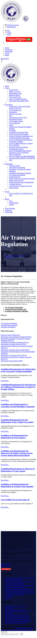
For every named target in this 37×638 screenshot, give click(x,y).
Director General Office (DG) (10, 335)
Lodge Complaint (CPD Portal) (15, 606)
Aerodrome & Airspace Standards (20, 173)
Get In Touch (5, 567)
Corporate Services (15, 184)
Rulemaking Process (15, 119)
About (7, 48)
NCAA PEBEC (14, 145)
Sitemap (7, 598)
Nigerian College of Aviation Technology (18, 621)
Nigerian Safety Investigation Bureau (17, 619)
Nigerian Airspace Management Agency (18, 617)
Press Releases (13, 203)
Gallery (11, 205)
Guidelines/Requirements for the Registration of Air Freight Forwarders (17, 421)
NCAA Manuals (14, 123)
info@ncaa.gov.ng (13, 25)
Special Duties (13, 188)
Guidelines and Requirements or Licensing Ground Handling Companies (18, 405)
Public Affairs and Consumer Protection (22, 178)
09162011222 (11, 27)
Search (9, 33)
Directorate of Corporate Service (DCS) (14, 355)
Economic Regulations (8, 327)
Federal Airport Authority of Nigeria (16, 615)
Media (7, 55)
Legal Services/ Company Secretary (20, 186)
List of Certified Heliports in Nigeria (21, 143)
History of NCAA (15, 92)
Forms (11, 125)
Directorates (9, 51)
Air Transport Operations (9, 323)
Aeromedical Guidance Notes (18, 132)
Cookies (30, 628)
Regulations (13, 112)
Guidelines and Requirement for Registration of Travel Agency (14, 436)
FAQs (9, 34)
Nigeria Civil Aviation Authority (15, 256)
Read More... (5, 381)
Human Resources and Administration (21, 182)
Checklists (12, 130)
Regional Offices (14, 95)
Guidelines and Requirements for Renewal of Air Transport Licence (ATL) (19, 582)
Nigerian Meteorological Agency (15, 623)
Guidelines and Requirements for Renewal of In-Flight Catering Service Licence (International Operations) (17, 453)
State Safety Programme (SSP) (19, 101)
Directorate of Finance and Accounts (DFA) (15, 350)
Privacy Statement (21, 628)
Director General (14, 166)
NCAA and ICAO (15, 97)
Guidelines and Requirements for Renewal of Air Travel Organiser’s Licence (19, 593)
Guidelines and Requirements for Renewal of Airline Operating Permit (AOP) (19, 586)
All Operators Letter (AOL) (18, 117)
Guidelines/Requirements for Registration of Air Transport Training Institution (18, 370)
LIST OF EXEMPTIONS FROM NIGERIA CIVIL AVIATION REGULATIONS (20, 152)
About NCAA (13, 90)
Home (7, 86)
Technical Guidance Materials (18, 134)
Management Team (15, 93)
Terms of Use (5, 630)
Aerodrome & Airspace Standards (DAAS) (15, 342)
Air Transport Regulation (17, 175)
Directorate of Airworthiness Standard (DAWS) (16, 337)
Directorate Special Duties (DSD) (12, 361)
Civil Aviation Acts (15, 110)
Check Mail (9, 212)
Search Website (10, 208)
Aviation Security (14, 177)
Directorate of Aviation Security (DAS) (13, 344)
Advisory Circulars (15, 114)
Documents (8, 49)
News (11, 201)
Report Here (5, 58)
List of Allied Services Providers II (15, 500)
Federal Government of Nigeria (15, 610)
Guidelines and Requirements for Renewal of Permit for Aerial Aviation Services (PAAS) (19, 590)
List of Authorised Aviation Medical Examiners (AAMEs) (20, 140)
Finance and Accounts (16, 180)
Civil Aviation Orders (16, 121)
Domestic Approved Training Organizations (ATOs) (18, 148)
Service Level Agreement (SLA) (21, 630)
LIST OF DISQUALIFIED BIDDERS (22, 156)
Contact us (8, 210)
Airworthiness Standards (17, 167)
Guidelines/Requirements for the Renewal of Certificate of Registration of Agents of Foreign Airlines (18, 387)
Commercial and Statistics (9, 325)
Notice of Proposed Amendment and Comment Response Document (21, 137)
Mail (8, 31)
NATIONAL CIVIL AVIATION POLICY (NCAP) (19, 107)
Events (7, 53)
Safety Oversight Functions (18, 99)
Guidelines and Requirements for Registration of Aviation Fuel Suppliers (17, 485)
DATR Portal (9, 608)
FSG (10, 116)
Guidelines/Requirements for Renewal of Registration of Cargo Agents (18, 470)
